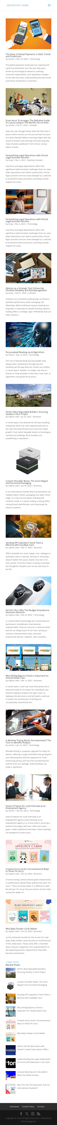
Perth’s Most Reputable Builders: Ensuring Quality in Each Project (27, 413)
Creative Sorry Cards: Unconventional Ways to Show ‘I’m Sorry (27, 870)
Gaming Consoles (35, 160)
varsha (11, 59)
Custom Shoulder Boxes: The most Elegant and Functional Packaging (27, 482)
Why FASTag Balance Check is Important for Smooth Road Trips (27, 676)
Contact (40, 1106)
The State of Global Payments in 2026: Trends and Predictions (28, 55)
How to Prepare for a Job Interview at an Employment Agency (26, 807)
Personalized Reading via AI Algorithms (25, 352)
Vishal (11, 355)
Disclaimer (14, 1106)
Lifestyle (33, 125)
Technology (35, 59)
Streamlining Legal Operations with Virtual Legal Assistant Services (27, 156)
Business (37, 416)
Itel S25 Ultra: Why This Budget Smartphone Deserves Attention (27, 611)
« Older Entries (12, 962)
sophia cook (13, 416)
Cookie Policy (28, 1106)
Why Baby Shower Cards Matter (21, 928)
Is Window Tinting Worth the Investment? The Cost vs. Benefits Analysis (28, 741)
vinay (10, 160)
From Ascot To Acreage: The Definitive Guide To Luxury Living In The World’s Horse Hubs (28, 121)
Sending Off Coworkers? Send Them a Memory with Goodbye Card (24, 543)
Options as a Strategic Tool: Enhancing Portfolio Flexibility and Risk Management (26, 289)
